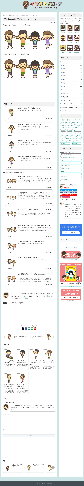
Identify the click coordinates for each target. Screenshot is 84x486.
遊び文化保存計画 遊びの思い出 (67, 157)
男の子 (14, 302)
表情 (63, 42)
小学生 (10, 302)
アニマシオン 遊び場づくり (66, 162)
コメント (6, 414)
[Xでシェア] (23, 328)
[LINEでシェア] (32, 328)
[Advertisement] (29, 91)
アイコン (70, 32)
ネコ (63, 52)
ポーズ (5, 302)
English (62, 171)
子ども (63, 32)
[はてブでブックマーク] (29, 328)
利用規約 (25, 298)
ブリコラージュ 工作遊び (66, 173)
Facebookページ (64, 179)
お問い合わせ (49, 483)
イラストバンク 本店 (36, 483)
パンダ (77, 42)
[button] (53, 467)
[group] (13, 468)
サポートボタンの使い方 (70, 247)
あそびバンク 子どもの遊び (66, 154)
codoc (80, 242)
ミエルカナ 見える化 (65, 168)
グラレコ (76, 52)
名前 (4, 429)
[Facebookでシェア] (26, 328)
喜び (23, 302)
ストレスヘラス (64, 176)
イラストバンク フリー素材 (66, 160)
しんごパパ (67, 204)
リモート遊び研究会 (65, 165)
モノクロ (76, 32)
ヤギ (70, 52)
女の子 (19, 302)
